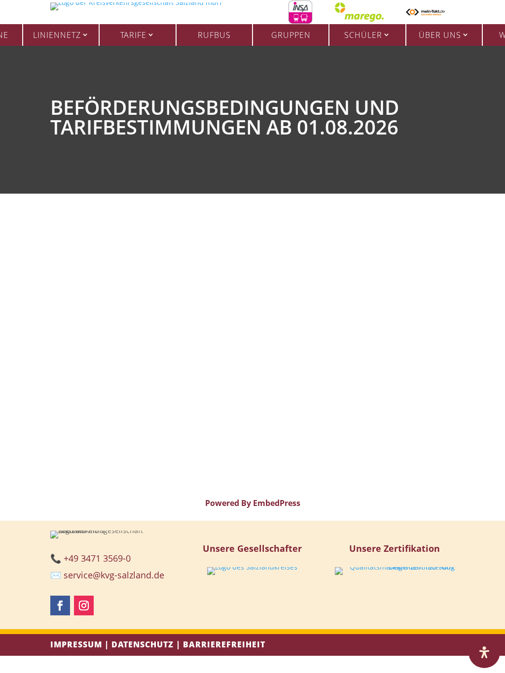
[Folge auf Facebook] (60, 605)
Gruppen (291, 35)
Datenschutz (142, 644)
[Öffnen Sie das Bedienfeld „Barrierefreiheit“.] (484, 652)
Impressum (76, 644)
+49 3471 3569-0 (97, 558)
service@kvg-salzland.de (114, 575)
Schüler (363, 35)
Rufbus (214, 35)
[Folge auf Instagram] (84, 605)
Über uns (440, 35)
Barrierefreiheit (224, 644)
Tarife (133, 35)
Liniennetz (57, 35)
